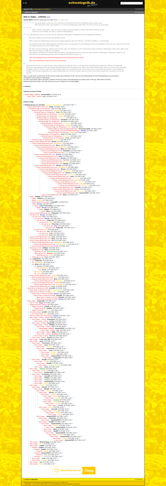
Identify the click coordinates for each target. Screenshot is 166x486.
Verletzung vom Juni (35, 248)
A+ (26, 3)
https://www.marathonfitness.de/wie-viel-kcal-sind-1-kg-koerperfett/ (47, 60)
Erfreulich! (35, 447)
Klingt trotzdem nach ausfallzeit (41, 202)
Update (32, 196)
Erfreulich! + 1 (38, 456)
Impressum (47, 484)
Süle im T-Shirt (34, 302)
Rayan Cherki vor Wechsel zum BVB (37, 288)
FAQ (31, 9)
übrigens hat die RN (35, 304)
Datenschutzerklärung (67, 484)
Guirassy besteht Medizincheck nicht (37, 107)
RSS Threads (36, 484)
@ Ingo (66, 19)
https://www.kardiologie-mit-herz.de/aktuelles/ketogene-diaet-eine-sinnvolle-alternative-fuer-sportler (56, 57)
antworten (28, 86)
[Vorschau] (56, 96)
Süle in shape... (31, 301)
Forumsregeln (76, 484)
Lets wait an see (34, 215)
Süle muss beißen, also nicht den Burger (41, 315)
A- (23, 3)
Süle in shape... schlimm (34, 96)
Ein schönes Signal (35, 312)
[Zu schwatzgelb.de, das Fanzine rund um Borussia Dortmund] (83, 4)
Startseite (26, 9)
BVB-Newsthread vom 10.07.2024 (35, 105)
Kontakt (42, 484)
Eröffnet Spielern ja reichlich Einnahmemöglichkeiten (63, 129)
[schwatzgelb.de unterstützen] (73, 474)
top (31, 259)
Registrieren (141, 9)
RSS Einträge (28, 484)
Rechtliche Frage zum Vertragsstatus (40, 108)
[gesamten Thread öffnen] (75, 105)
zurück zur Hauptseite (31, 12)
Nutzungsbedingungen (56, 484)
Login (136, 9)
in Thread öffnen (140, 12)
